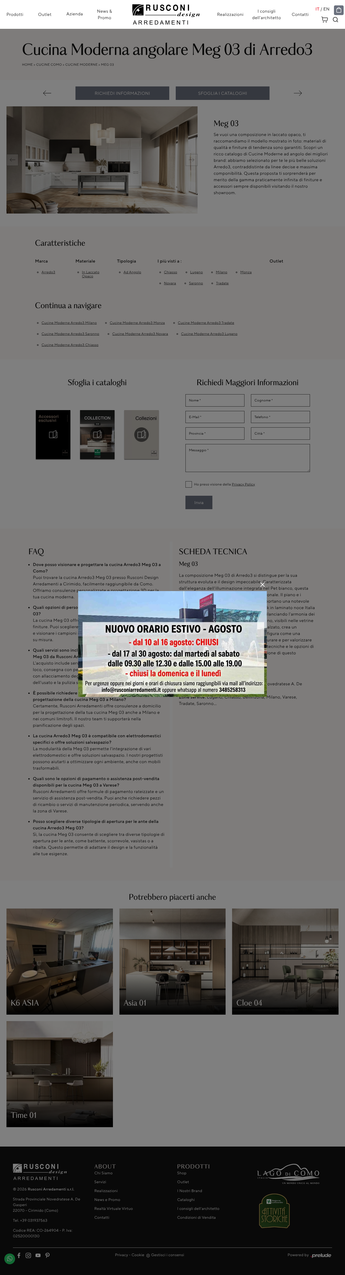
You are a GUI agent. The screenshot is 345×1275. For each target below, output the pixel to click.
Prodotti (14, 14)
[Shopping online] (339, 10)
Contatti (300, 14)
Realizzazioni (230, 14)
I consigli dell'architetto (266, 14)
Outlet (44, 14)
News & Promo (104, 14)
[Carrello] (325, 19)
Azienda (74, 13)
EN (326, 9)
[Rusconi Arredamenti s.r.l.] (166, 13)
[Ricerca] (335, 19)
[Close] (262, 584)
